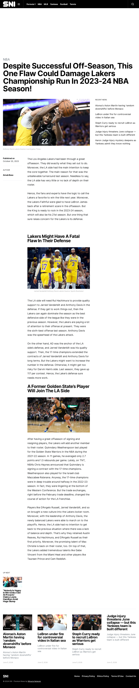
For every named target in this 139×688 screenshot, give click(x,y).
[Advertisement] (69, 33)
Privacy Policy (88, 676)
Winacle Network (34, 681)
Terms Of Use (117, 676)
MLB (46, 4)
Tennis (73, 4)
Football (64, 4)
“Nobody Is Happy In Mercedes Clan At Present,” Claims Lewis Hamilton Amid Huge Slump (12, 596)
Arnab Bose (8, 175)
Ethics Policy (103, 676)
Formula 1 (31, 4)
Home (77, 676)
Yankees (54, 4)
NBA (40, 4)
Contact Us (131, 676)
